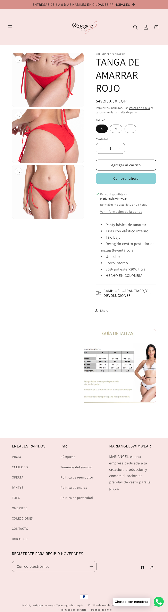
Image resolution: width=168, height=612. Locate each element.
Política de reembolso (76, 477)
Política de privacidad (76, 498)
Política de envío (101, 609)
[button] (10, 27)
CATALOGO (20, 467)
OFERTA (18, 477)
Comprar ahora (126, 178)
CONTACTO (20, 528)
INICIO (16, 457)
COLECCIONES (22, 518)
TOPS (16, 498)
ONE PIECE (19, 508)
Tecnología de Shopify (70, 605)
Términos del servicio (76, 467)
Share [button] (104, 310)
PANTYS (18, 487)
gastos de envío (139, 108)
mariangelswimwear (44, 605)
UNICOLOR (20, 539)
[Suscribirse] (91, 566)
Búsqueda (68, 457)
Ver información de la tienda (121, 211)
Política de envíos (73, 487)
